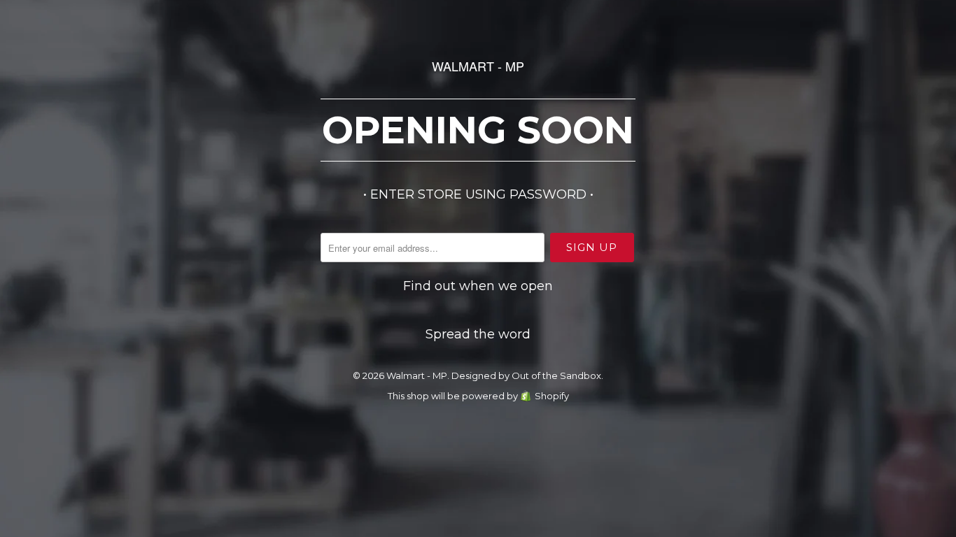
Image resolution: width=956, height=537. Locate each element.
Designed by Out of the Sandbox (526, 375)
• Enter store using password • (478, 194)
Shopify (552, 395)
